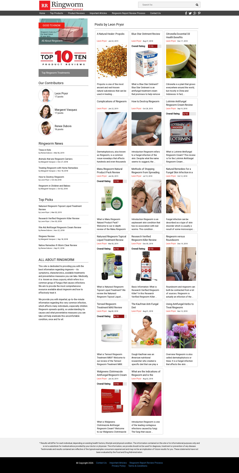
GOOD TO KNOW (51, 25)
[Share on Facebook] (186, 13)
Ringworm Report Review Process (128, 13)
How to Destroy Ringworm (51, 177)
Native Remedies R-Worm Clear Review (58, 245)
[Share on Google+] (194, 13)
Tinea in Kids (45, 150)
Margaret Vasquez (66, 109)
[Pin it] (199, 13)
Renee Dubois (63, 126)
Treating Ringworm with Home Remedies (58, 168)
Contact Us (155, 13)
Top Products (56, 13)
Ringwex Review (47, 236)
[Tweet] (190, 13)
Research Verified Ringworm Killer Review (59, 218)
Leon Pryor (102, 41)
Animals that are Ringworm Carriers (55, 159)
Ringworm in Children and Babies (54, 185)
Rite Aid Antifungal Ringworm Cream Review (60, 227)
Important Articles (98, 13)
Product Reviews (76, 13)
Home (42, 13)
